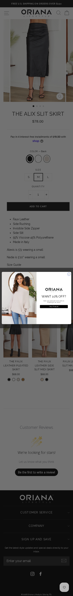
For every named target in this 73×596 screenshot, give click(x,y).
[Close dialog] (68, 274)
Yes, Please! (53, 306)
